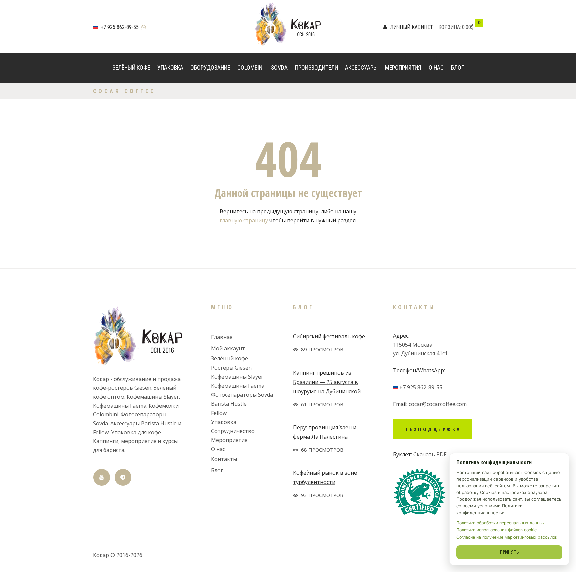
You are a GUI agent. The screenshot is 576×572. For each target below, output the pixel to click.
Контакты (224, 459)
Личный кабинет (411, 27)
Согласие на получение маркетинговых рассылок (506, 537)
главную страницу (244, 220)
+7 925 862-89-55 (120, 27)
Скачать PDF (429, 454)
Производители (316, 67)
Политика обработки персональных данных (500, 522)
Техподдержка (433, 429)
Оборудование (210, 67)
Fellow (219, 413)
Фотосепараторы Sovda (242, 394)
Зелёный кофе (131, 67)
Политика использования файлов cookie (496, 529)
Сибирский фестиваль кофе (329, 336)
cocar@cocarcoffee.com (438, 404)
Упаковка (170, 67)
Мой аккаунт (228, 348)
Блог (457, 67)
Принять (509, 552)
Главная (221, 337)
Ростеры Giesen (231, 367)
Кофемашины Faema (237, 385)
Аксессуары (361, 67)
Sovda (279, 67)
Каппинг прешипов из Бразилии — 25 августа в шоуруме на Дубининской (327, 382)
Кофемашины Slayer (237, 376)
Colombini (250, 67)
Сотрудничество (233, 431)
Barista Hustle (229, 403)
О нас (436, 67)
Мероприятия (403, 67)
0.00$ (468, 27)
